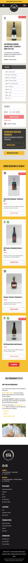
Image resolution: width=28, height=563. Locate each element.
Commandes (4, 492)
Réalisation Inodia (21, 551)
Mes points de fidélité (6, 502)
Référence (6, 59)
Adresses (3, 497)
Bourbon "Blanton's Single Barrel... (13, 297)
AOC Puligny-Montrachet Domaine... (13, 344)
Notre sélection (5, 515)
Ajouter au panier (14, 117)
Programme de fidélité (6, 512)
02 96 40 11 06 (6, 481)
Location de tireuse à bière (9, 416)
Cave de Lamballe (5, 541)
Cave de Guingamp (5, 544)
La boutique (14, 364)
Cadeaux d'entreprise (6, 523)
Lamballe (5, 393)
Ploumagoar (10, 393)
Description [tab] (6, 67)
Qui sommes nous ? (5, 539)
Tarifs (3, 510)
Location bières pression (6, 525)
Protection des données (6, 554)
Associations (6, 411)
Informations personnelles (7, 489)
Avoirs (3, 494)
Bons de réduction (5, 499)
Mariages (5, 413)
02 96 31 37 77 (7, 474)
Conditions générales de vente (16, 554)
